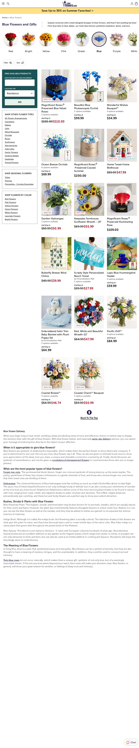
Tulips (7, 177)
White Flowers (11, 213)
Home (5, 18)
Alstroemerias (11, 146)
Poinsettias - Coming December (19, 184)
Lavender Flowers (12, 216)
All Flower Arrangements (16, 118)
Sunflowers (10, 142)
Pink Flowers (10, 202)
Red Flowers (10, 199)
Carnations (9, 122)
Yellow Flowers (11, 206)
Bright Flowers (11, 219)
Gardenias (9, 159)
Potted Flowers (11, 163)
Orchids (8, 135)
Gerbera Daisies (12, 156)
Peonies (8, 181)
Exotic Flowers (11, 152)
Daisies (8, 125)
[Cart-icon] (136, 3)
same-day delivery (101, 439)
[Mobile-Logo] (69, 3)
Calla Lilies (9, 149)
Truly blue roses (11, 560)
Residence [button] (13, 93)
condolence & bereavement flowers (70, 460)
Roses (7, 139)
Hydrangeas (9, 483)
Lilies (7, 129)
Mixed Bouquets (12, 132)
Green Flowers (11, 209)
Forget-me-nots (11, 472)
